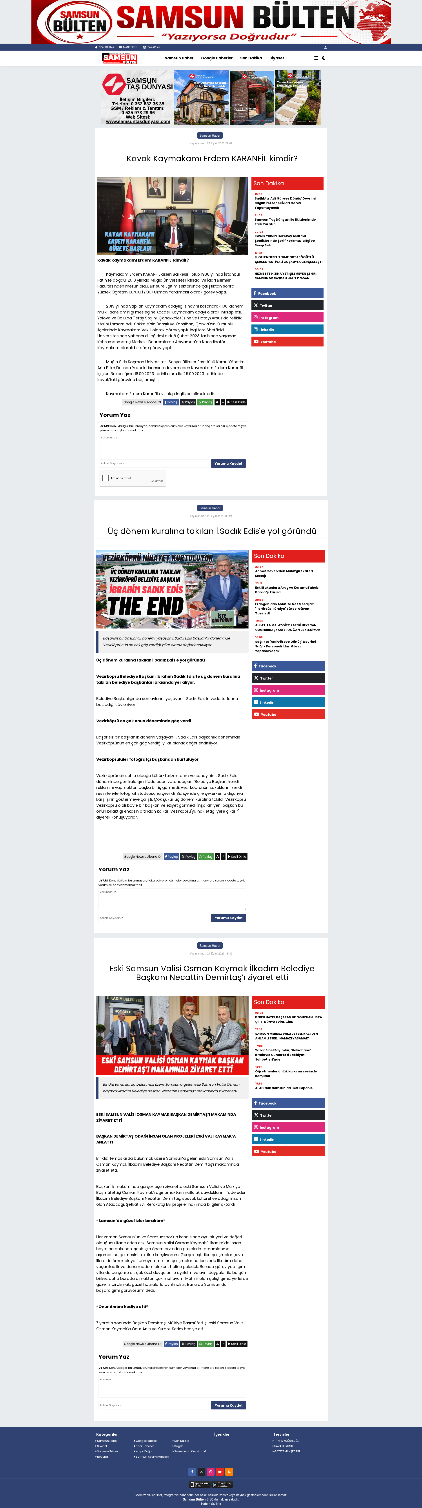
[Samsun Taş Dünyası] (211, 97)
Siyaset (276, 58)
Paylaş (172, 402)
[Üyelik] (325, 47)
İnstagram (268, 317)
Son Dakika (251, 58)
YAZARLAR (153, 47)
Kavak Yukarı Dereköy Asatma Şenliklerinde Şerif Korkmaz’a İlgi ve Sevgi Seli (285, 240)
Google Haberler (217, 58)
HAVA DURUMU (283, 1446)
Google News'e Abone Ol (142, 402)
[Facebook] (192, 1472)
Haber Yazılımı (211, 1503)
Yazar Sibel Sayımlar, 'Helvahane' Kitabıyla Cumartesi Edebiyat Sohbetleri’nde (283, 1055)
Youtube (268, 342)
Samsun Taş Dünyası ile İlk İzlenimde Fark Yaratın (285, 221)
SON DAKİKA (106, 47)
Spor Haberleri (144, 1446)
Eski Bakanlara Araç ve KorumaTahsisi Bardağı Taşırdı (287, 589)
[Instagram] (211, 1472)
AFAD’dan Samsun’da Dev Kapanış (284, 1088)
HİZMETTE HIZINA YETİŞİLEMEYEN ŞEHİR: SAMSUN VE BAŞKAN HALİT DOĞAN (285, 275)
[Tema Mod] (323, 58)
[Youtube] (220, 1472)
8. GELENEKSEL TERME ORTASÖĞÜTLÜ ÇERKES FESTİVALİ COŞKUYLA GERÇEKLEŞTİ (288, 259)
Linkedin (266, 330)
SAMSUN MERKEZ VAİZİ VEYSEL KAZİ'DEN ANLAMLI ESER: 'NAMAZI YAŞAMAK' (286, 1036)
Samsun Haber (179, 58)
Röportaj (102, 1457)
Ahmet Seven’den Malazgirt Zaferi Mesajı (284, 573)
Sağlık (178, 1446)
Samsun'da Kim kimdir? (190, 1451)
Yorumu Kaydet (228, 463)
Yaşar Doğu (143, 1451)
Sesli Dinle (238, 402)
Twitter (266, 305)
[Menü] (316, 58)
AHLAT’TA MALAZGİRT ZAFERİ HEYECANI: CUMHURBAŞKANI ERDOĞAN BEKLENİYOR (287, 627)
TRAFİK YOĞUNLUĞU (287, 1441)
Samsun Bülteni (107, 1451)
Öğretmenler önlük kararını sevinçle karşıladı (286, 1073)
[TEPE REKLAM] (211, 21)
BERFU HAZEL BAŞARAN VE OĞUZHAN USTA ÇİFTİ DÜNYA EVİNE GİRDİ (288, 1019)
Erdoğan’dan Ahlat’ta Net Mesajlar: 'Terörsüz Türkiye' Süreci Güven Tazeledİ (284, 609)
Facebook (267, 293)
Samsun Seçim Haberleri (152, 1457)
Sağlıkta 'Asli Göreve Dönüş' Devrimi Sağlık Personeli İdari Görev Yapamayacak (285, 203)
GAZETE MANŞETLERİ (287, 1451)
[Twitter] (201, 1472)
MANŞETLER (130, 47)
